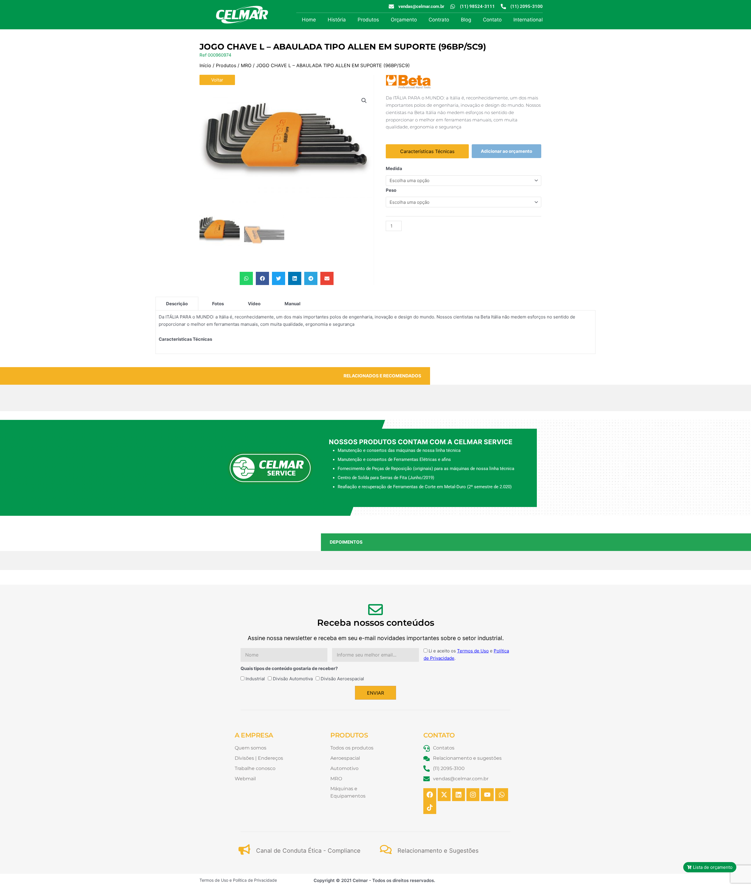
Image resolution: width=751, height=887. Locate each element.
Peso (391, 190)
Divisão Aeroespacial (342, 678)
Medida (394, 168)
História (337, 20)
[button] (364, 100)
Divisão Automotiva (293, 678)
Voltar (217, 80)
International (528, 20)
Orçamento (404, 20)
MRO (246, 65)
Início (205, 65)
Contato (492, 20)
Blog (466, 20)
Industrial (255, 678)
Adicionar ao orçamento (506, 151)
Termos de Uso (473, 651)
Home (309, 20)
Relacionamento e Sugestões (438, 850)
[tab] (176, 303)
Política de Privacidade (255, 880)
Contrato (439, 20)
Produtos (368, 20)
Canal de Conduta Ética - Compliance (308, 850)
